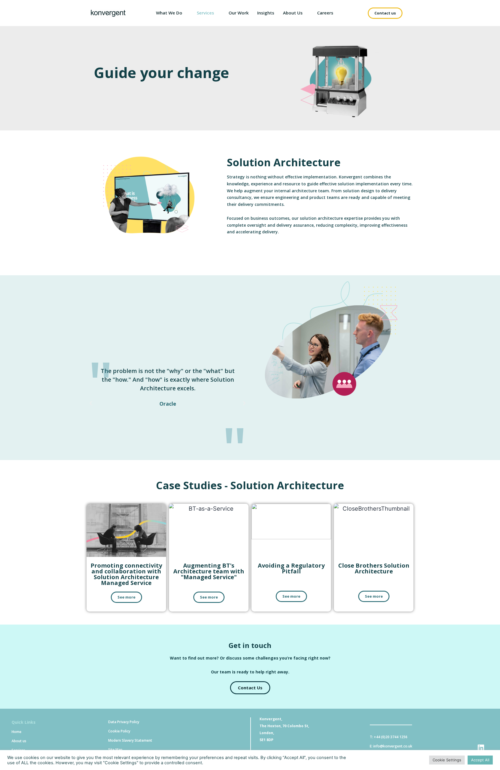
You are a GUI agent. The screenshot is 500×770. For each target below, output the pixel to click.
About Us (293, 13)
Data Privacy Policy (123, 721)
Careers (325, 13)
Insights (265, 13)
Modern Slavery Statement (130, 740)
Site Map (115, 749)
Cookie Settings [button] (447, 760)
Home (16, 731)
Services (205, 13)
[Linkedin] (481, 748)
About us (19, 740)
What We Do (169, 13)
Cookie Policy (119, 731)
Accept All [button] (480, 760)
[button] (385, 13)
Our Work (239, 13)
